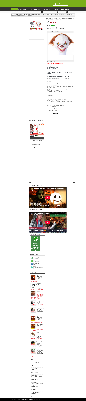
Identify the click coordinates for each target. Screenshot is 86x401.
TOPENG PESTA (34, 388)
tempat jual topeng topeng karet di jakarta (40, 302)
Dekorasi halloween (34, 372)
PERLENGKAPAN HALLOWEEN (36, 376)
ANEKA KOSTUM (41, 14)
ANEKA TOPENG (48, 14)
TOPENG (32, 385)
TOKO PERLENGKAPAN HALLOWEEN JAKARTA (26, 399)
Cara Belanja (65, 9)
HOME (15, 9)
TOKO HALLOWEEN (34, 382)
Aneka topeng (22, 9)
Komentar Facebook (36, 140)
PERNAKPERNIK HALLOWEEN (36, 378)
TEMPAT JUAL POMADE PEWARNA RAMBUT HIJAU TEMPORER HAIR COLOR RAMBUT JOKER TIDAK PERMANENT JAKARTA (37, 352)
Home (12, 14)
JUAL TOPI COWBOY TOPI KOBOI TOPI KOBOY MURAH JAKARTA (39, 335)
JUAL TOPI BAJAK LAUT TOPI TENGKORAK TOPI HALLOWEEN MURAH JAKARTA (39, 343)
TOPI (32, 395)
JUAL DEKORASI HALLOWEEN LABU (40, 292)
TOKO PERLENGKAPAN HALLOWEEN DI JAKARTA (39, 277)
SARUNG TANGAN (34, 379)
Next (74, 182)
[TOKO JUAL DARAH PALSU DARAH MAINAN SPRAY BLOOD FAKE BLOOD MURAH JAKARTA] (37, 130)
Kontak (57, 9)
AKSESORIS (35, 14)
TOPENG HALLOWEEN (58, 14)
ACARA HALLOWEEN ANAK (28, 14)
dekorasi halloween (34, 9)
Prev (30, 182)
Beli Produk (62, 28)
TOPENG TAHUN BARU (35, 392)
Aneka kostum (46, 9)
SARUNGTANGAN (34, 381)
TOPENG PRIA (33, 389)
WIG (32, 396)
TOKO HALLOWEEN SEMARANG (37, 383)
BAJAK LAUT (33, 371)
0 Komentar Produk (36, 138)
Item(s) (58, 3)
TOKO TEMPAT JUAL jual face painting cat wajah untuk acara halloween (40, 310)
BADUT (52, 14)
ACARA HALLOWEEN (18, 14)
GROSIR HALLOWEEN (35, 373)
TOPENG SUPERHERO (35, 390)
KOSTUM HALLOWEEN (35, 375)
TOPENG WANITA (34, 393)
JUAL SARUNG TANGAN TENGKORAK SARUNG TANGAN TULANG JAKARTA (39, 286)
